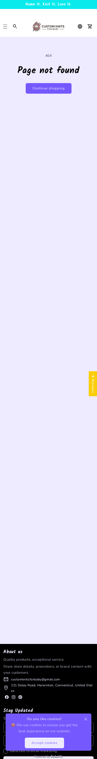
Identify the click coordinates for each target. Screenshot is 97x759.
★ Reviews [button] (93, 383)
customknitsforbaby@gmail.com (35, 679)
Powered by (48, 756)
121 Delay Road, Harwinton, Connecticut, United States (52, 688)
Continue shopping (48, 88)
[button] (5, 27)
